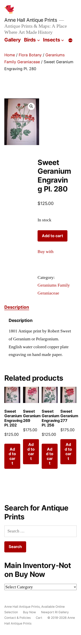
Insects (51, 40)
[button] (31, 106)
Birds (30, 40)
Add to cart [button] (12, 456)
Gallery (12, 40)
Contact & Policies (17, 618)
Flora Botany (30, 55)
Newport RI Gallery (55, 612)
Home (9, 55)
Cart (39, 618)
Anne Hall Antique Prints (30, 20)
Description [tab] (16, 307)
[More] (70, 40)
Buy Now (29, 612)
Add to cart (52, 235)
